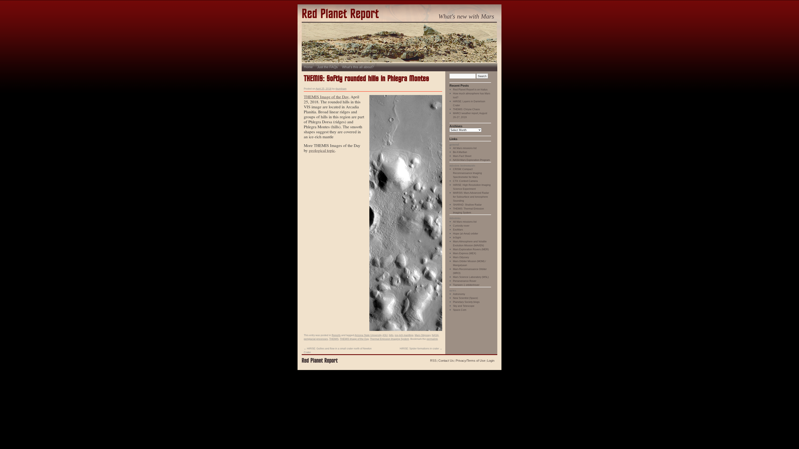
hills (391, 335)
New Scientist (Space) (465, 298)
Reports (336, 335)
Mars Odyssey (423, 335)
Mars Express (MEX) (464, 253)
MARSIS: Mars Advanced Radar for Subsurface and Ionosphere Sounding (471, 196)
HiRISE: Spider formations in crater (421, 348)
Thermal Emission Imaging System (389, 339)
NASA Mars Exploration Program (471, 160)
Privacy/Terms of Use (470, 360)
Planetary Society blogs (466, 302)
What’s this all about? (358, 67)
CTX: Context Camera (465, 181)
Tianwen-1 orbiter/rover (466, 285)
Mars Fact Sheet (462, 156)
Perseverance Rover (464, 281)
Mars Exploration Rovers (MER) (471, 249)
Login (490, 360)
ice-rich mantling (404, 335)
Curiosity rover (461, 225)
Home (308, 67)
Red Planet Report (340, 14)
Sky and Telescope (463, 306)
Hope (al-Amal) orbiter (465, 233)
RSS (433, 360)
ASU (385, 335)
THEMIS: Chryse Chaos (466, 109)
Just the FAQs (327, 67)
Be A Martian (460, 152)
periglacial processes (316, 339)
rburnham (340, 88)
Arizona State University (368, 335)
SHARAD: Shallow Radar (467, 204)
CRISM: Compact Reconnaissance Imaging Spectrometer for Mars (467, 173)
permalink (432, 339)
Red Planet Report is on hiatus (470, 89)
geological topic (322, 150)
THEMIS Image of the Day (326, 96)
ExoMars (458, 229)
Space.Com (459, 309)
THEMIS (334, 339)
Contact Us (446, 360)
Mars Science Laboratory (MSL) (471, 277)
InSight (457, 237)
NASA (435, 335)
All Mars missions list (464, 148)
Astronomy (459, 294)
